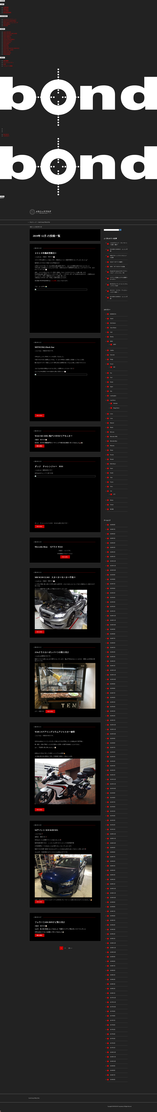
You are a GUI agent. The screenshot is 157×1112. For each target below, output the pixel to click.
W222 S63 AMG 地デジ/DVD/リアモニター (53, 436)
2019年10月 (113, 897)
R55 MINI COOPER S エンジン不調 (119, 297)
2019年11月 (113, 893)
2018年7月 (112, 965)
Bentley (112, 336)
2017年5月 (112, 1029)
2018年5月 (112, 975)
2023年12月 (113, 670)
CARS (2, 4)
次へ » (70, 948)
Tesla (111, 477)
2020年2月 (112, 879)
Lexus (111, 413)
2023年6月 (112, 697)
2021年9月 (112, 793)
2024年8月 (112, 634)
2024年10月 (113, 624)
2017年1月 (112, 1047)
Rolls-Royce (113, 463)
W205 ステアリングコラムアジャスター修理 (55, 732)
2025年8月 (112, 579)
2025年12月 (113, 561)
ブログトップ (32, 222)
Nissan (111, 450)
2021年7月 (112, 802)
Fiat (111, 373)
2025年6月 (112, 588)
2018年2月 (112, 988)
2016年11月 (113, 1056)
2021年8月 (112, 797)
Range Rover (116, 408)
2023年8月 (112, 688)
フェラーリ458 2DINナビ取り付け (50, 922)
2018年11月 (113, 947)
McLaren (112, 432)
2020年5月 (112, 865)
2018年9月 (112, 956)
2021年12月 (113, 779)
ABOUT (2, 57)
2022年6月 (112, 752)
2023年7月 (112, 693)
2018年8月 (112, 961)
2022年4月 (112, 761)
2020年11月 (113, 838)
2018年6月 (112, 970)
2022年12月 (113, 724)
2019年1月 (112, 938)
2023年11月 (113, 674)
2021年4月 (112, 815)
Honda (111, 382)
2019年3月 (112, 929)
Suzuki (111, 473)
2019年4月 (112, 925)
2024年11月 (113, 620)
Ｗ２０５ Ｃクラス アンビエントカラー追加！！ (118, 291)
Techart (111, 504)
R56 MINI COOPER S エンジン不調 (119, 250)
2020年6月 (112, 861)
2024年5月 (112, 647)
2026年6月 (112, 533)
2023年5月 (112, 702)
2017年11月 (113, 1002)
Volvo (111, 486)
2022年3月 (112, 765)
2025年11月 (113, 565)
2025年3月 (112, 602)
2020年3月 (112, 874)
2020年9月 (112, 847)
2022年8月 (112, 743)
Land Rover (113, 400)
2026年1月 (112, 556)
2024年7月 (112, 638)
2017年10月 (113, 1006)
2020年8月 (112, 852)
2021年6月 (112, 806)
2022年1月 (112, 774)
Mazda (111, 427)
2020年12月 (113, 834)
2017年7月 (112, 1020)
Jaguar (111, 386)
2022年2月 (112, 770)
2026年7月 (112, 529)
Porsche (112, 454)
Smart (111, 468)
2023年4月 (112, 706)
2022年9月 (112, 738)
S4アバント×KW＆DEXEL (46, 830)
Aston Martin (113, 327)
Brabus (111, 500)
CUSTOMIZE (4, 16)
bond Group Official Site (44, 222)
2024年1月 (112, 665)
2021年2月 (112, 824)
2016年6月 (112, 1079)
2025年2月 (112, 606)
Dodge (111, 359)
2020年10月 (113, 843)
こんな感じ (53, 280)
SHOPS (2, 29)
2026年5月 (112, 538)
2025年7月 (112, 583)
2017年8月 (112, 1015)
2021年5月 (112, 811)
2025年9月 (112, 574)
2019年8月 (112, 906)
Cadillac (112, 350)
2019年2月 (112, 934)
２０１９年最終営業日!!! (45, 253)
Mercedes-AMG (113, 436)
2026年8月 (112, 524)
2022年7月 (112, 747)
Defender (115, 403)
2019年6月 (112, 915)
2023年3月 (112, 711)
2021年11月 (113, 784)
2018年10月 (113, 952)
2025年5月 (112, 593)
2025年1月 (112, 611)
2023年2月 (112, 715)
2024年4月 (112, 652)
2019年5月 (112, 920)
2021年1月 (112, 829)
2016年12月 (113, 1052)
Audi (111, 332)
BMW (111, 341)
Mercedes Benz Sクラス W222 (49, 547)
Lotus (111, 418)
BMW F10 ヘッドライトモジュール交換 (118, 256)
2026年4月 (112, 543)
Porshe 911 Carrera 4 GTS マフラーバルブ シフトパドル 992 (118, 272)
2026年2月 (112, 552)
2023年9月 (112, 684)
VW (111, 491)
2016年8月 (112, 1070)
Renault (112, 459)
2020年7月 (112, 856)
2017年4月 (112, 1034)
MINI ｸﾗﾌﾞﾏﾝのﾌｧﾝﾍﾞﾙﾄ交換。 (118, 266)
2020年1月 (112, 884)
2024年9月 (112, 629)
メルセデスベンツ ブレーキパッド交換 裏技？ (118, 243)
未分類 (111, 509)
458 (114, 367)
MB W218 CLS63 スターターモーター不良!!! (55, 577)
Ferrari (111, 364)
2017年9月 (112, 1011)
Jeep (111, 391)
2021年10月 (113, 788)
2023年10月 (113, 679)
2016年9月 (112, 1066)
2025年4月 (112, 597)
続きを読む (39, 415)
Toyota (111, 482)
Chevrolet (112, 354)
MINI (114, 344)
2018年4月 (112, 979)
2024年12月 (113, 615)
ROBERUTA (113, 314)
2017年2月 (112, 1043)
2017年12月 (113, 997)
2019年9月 (112, 902)
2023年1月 (112, 720)
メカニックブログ (40, 212)
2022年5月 (112, 756)
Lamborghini (113, 395)
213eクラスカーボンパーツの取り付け (52, 652)
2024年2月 (112, 661)
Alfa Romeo (113, 323)
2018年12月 (113, 943)
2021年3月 (112, 820)
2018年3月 (112, 984)
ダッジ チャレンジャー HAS (49, 466)
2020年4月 (112, 870)
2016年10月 (113, 1061)
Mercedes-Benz (113, 441)
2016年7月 (112, 1075)
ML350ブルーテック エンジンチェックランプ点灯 (119, 284)
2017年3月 (112, 1038)
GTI (114, 494)
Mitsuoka (112, 445)
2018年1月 (112, 993)
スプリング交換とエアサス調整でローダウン (118, 278)
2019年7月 (112, 911)
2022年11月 (113, 729)
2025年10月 (113, 570)
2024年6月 (112, 643)
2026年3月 (112, 547)
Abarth (111, 318)
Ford (111, 377)
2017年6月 (112, 1025)
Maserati (112, 423)
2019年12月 (113, 888)
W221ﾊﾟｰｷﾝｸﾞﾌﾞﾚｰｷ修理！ (116, 262)
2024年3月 (112, 656)
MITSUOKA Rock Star (44, 347)
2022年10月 (113, 734)
